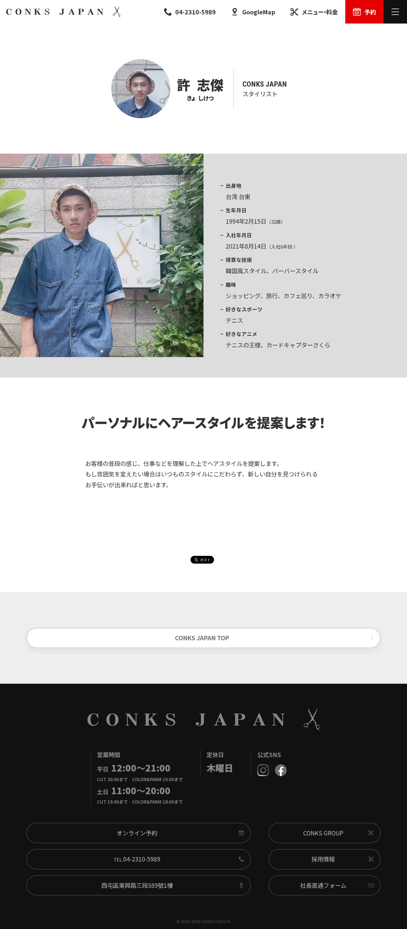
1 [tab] (102, 351)
